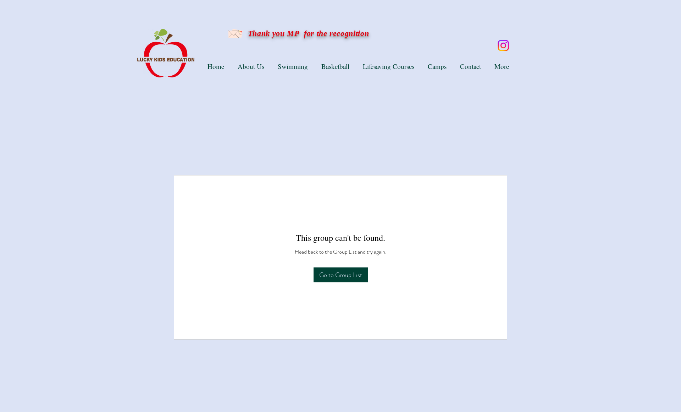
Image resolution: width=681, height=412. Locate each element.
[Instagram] (503, 45)
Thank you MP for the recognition (307, 33)
